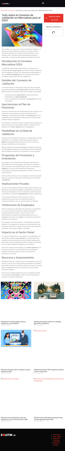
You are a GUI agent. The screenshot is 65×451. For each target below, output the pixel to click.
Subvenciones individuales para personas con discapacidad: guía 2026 (48, 418)
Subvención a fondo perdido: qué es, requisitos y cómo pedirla (13, 322)
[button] (43, 3)
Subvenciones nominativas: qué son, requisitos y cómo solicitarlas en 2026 (14, 418)
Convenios (12, 10)
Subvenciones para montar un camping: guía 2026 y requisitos (47, 322)
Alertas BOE (4, 10)
